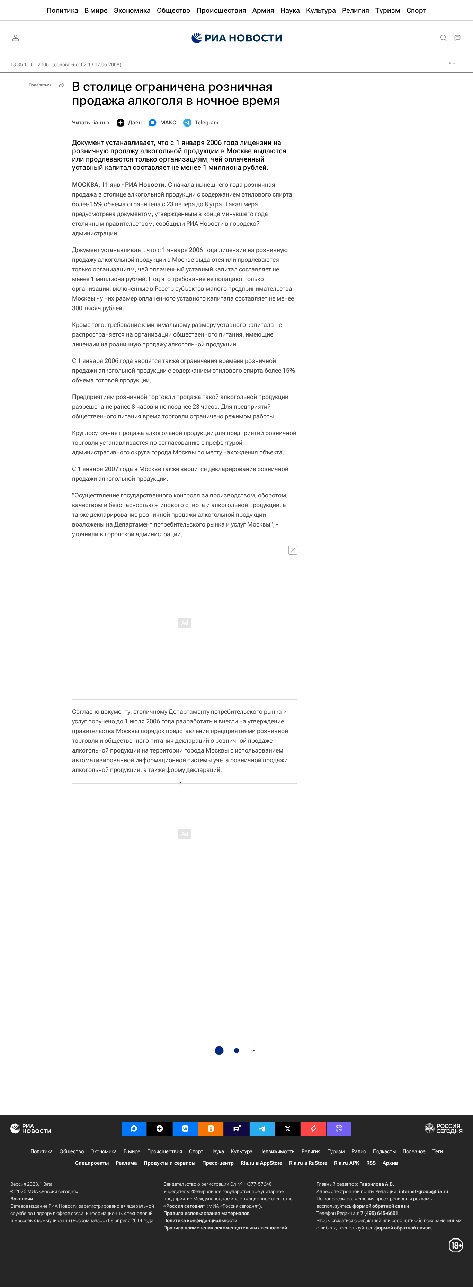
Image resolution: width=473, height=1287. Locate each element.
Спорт (196, 1151)
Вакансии (21, 1198)
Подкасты (384, 1151)
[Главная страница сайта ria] (237, 38)
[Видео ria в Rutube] (236, 1129)
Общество (72, 1151)
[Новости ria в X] (287, 1129)
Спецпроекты (92, 1163)
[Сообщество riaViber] (339, 1129)
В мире (132, 1151)
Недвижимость (277, 1151)
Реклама (126, 1163)
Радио (359, 1151)
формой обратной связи (380, 1206)
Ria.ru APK (346, 1163)
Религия (311, 1151)
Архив (390, 1163)
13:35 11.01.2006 (29, 64)
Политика (41, 1151)
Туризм (336, 1151)
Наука (217, 1151)
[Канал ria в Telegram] (262, 1129)
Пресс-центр (218, 1163)
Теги (437, 1151)
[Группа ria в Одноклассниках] (210, 1129)
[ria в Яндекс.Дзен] (159, 1129)
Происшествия (164, 1151)
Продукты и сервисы (169, 1163)
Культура (241, 1151)
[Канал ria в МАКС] (134, 1129)
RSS (371, 1163)
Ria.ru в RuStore (308, 1163)
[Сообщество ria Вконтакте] (185, 1129)
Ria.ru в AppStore (261, 1163)
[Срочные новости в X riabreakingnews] (313, 1129)
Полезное (414, 1151)
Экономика (104, 1151)
